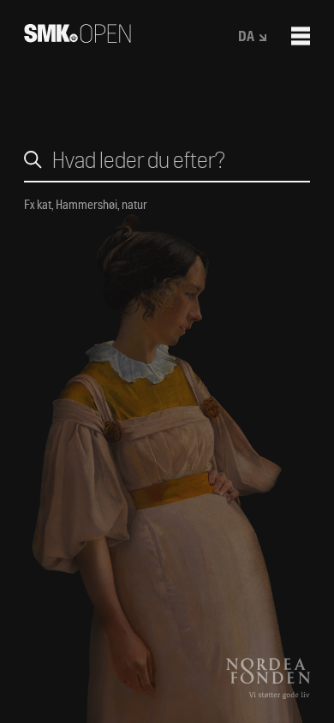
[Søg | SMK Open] (77, 37)
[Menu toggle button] (301, 36)
